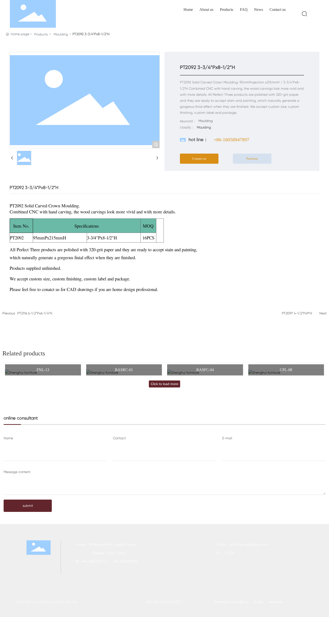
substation (275, 602)
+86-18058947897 (231, 139)
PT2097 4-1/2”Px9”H (297, 313)
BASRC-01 (124, 370)
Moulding (61, 34)
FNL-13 (43, 370)
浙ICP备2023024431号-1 (164, 602)
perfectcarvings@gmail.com (248, 544)
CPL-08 (286, 370)
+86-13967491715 (93, 561)
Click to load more (164, 384)
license (258, 602)
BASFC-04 (205, 370)
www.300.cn (239, 602)
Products (41, 34)
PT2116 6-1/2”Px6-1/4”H (34, 313)
